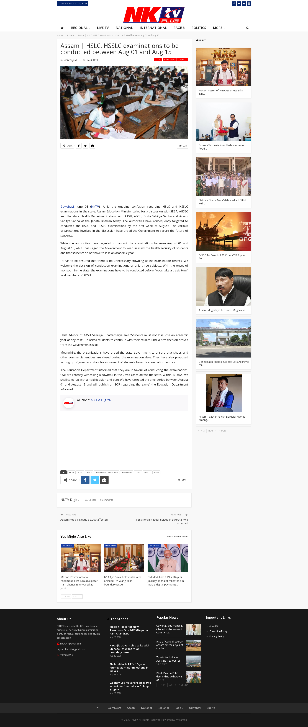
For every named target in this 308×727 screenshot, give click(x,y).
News (156, 472)
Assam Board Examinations (107, 472)
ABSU (80, 472)
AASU (71, 472)
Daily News (169, 59)
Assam (158, 59)
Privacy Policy (216, 636)
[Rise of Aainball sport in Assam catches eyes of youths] (193, 645)
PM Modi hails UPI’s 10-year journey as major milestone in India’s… (129, 667)
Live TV (103, 27)
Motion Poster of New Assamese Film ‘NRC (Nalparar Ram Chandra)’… (129, 630)
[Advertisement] (89, 15)
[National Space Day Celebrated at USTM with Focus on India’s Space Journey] (223, 176)
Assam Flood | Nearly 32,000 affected (84, 519)
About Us (214, 626)
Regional (79, 27)
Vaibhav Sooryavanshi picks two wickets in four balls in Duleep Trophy (130, 686)
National (124, 27)
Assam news (127, 472)
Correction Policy (218, 631)
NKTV (95, 207)
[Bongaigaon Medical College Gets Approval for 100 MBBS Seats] (223, 338)
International (153, 27)
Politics (199, 27)
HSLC (138, 472)
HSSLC (147, 472)
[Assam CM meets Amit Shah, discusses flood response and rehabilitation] (223, 121)
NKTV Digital (101, 400)
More (217, 27)
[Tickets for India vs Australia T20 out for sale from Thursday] (193, 661)
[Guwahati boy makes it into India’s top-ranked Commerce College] (193, 629)
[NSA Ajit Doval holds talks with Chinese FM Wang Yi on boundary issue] (124, 558)
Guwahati (182, 59)
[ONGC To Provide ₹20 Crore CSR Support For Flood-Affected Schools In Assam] (223, 231)
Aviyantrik (181, 719)
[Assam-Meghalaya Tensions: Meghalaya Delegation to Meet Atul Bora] (223, 286)
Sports (211, 708)
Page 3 (179, 27)
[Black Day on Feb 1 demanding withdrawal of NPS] (193, 677)
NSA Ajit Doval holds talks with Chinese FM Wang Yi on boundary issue (130, 649)
